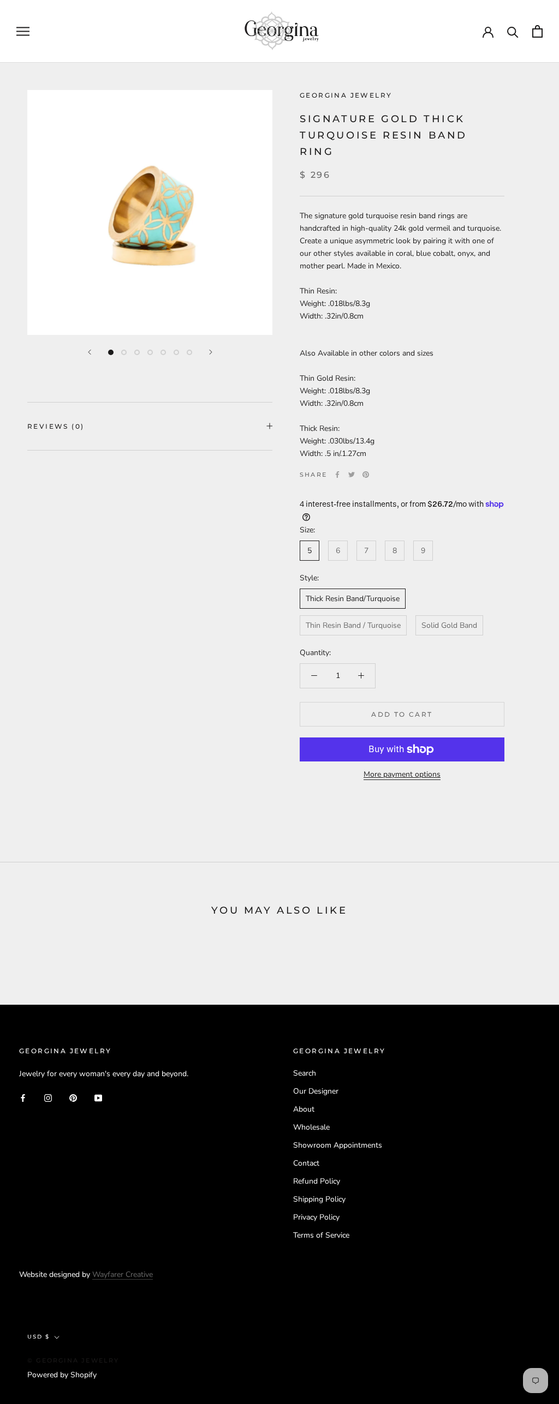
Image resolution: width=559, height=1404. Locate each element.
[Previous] (89, 352)
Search (304, 1073)
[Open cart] (537, 31)
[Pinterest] (365, 474)
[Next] (210, 352)
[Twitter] (351, 474)
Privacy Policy (316, 1217)
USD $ (38, 1336)
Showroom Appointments (337, 1145)
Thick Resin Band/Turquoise (353, 598)
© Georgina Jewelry (73, 1360)
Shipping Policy (319, 1199)
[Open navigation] (22, 31)
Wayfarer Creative (122, 1274)
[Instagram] (48, 1097)
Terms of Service (321, 1235)
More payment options (402, 774)
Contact (306, 1163)
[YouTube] (98, 1097)
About (303, 1109)
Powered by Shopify (62, 1375)
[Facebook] (337, 474)
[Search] (513, 31)
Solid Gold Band (449, 625)
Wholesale (311, 1127)
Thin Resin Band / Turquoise (353, 625)
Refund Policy (316, 1181)
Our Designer (315, 1091)
